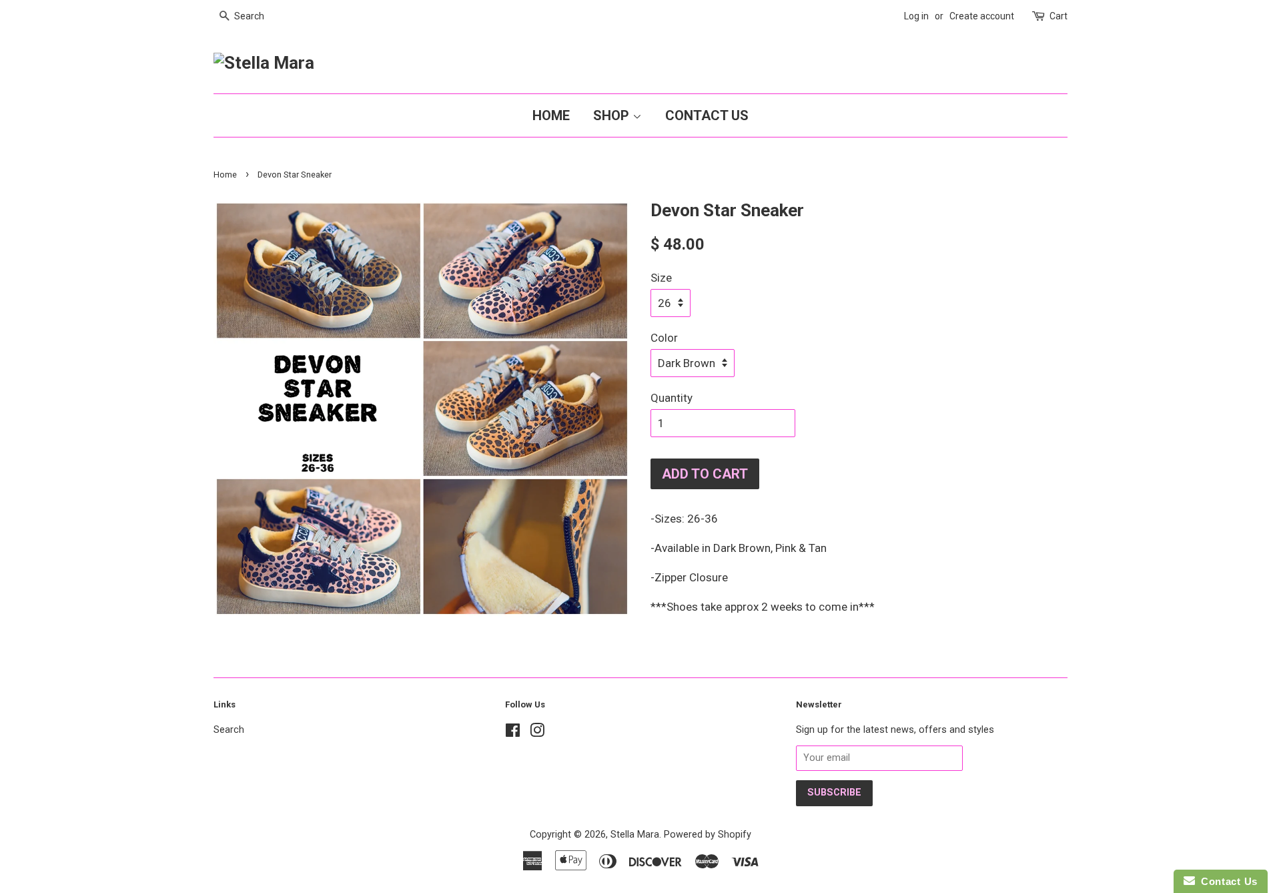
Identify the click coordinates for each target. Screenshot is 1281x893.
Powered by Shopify (707, 834)
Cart (1058, 16)
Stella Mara (634, 834)
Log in (916, 16)
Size (661, 277)
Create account (981, 16)
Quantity (672, 397)
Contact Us (707, 115)
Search (229, 729)
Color (664, 337)
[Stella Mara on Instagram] (537, 733)
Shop (612, 115)
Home (551, 115)
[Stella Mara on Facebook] (512, 733)
